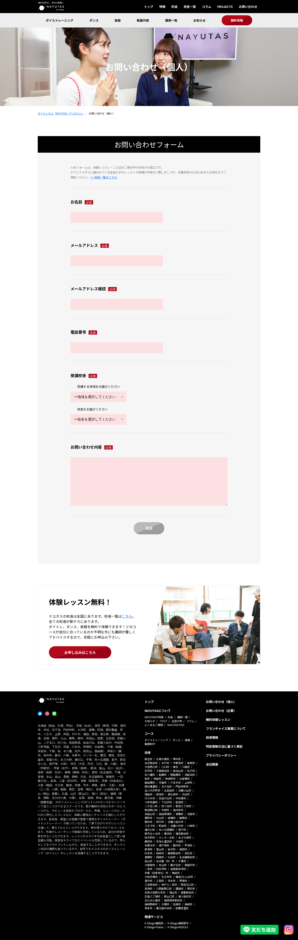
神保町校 (170, 778)
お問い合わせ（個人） (221, 701)
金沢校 (172, 849)
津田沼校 (190, 774)
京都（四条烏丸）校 (156, 873)
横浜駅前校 (182, 833)
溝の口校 (150, 829)
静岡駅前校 (174, 853)
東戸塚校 (164, 845)
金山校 (148, 861)
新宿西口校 (151, 810)
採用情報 (212, 737)
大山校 (160, 818)
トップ (148, 6)
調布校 (148, 822)
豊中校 (148, 880)
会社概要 (212, 764)
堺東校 (183, 880)
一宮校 (148, 869)
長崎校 (188, 904)
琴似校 (177, 759)
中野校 (165, 810)
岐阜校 (160, 853)
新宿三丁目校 (183, 806)
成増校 (172, 818)
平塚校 (188, 845)
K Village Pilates (154, 927)
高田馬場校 (165, 814)
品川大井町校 (152, 790)
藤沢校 (177, 845)
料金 (174, 6)
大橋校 (165, 904)
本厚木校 (150, 845)
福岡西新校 (151, 904)
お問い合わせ (248, 6)
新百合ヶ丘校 (152, 833)
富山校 (160, 849)
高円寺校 (178, 810)
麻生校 (148, 759)
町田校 (163, 825)
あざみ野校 (184, 837)
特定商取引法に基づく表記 (224, 746)
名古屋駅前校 (187, 857)
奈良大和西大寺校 (155, 892)
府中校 (160, 822)
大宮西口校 (151, 767)
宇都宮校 (178, 763)
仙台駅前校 (151, 763)
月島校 (163, 782)
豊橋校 (148, 857)
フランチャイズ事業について (226, 728)
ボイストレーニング (59, 20)
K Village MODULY (178, 927)
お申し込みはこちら (80, 652)
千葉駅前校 (162, 771)
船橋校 (163, 774)
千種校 (182, 861)
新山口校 (169, 896)
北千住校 (166, 786)
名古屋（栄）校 (165, 861)
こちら (127, 616)
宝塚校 (148, 888)
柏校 (147, 778)
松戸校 (191, 771)
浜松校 (188, 853)
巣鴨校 (179, 814)
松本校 (148, 853)
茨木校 (172, 880)
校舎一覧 (190, 6)
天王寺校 (166, 876)
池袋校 (191, 814)
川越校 (186, 767)
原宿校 (160, 794)
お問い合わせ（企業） (221, 710)
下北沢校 (166, 802)
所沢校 (148, 771)
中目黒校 (181, 798)
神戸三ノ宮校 (169, 884)
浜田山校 (150, 814)
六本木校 (175, 782)
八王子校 (150, 825)
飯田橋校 (150, 782)
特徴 (162, 6)
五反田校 (169, 790)
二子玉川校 (151, 806)
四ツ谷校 (166, 806)
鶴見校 (148, 841)
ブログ (163, 721)
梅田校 (176, 873)
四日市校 (161, 869)
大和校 (179, 841)
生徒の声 (177, 721)
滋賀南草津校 (178, 869)
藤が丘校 (175, 865)
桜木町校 (150, 837)
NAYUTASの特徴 (154, 717)
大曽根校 (150, 865)
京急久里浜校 (164, 841)
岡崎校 (160, 857)
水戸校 (165, 763)
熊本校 (148, 908)
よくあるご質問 (154, 725)
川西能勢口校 (164, 888)
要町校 (148, 818)
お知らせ (199, 20)
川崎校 (191, 825)
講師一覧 (171, 20)
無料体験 (237, 20)
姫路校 (179, 888)
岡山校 (173, 892)
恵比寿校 (173, 794)
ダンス (94, 20)
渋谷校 (186, 794)
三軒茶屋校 (151, 802)
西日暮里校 (151, 786)
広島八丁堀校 (152, 896)
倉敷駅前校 (187, 892)
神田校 (157, 778)
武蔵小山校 (184, 790)
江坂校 (160, 880)
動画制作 (150, 744)
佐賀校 (177, 904)
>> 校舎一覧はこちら (103, 177)
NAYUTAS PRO (175, 725)
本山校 (163, 865)
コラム (206, 6)
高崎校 (191, 763)
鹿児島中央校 (164, 908)
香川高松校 (184, 896)
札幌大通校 (162, 759)
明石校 (191, 888)
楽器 (118, 20)
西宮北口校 (187, 884)
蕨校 (175, 767)
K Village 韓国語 (154, 923)
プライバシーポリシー (221, 755)
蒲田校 (148, 794)
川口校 (165, 767)
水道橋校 (184, 778)
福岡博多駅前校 (173, 900)
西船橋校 (175, 774)
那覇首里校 (182, 908)
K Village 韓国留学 (178, 923)
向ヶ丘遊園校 (167, 829)
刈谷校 (172, 857)
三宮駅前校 (151, 884)
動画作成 (143, 20)
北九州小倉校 (152, 900)
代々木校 (150, 798)
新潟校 (148, 849)
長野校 (183, 849)
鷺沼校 (168, 833)
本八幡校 (150, 774)
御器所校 (190, 865)
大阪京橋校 (151, 876)
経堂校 (179, 802)
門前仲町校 (182, 786)
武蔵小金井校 (175, 822)
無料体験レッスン (218, 719)
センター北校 (167, 837)
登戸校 (182, 829)
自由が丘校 (165, 798)
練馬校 (183, 818)
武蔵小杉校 (176, 825)
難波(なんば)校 (184, 876)
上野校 (188, 782)
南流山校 (178, 771)
